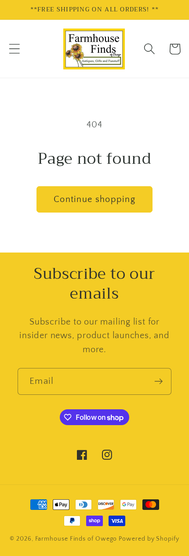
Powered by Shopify (149, 538)
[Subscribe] (158, 381)
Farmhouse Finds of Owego (76, 538)
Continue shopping (94, 199)
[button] (14, 48)
